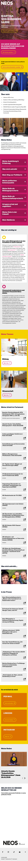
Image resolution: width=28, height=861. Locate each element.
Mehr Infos (6, 363)
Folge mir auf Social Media (9, 30)
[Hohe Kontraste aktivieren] (26, 3)
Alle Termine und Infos (8, 52)
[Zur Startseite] (10, 3)
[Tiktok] (14, 852)
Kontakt (2, 859)
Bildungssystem (12, 250)
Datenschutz (8, 859)
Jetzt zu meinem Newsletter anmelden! (11, 67)
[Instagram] (8, 852)
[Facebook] (2, 852)
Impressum (14, 859)
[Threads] (25, 852)
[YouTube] (19, 852)
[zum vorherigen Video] (22, 778)
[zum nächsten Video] (25, 778)
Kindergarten (16, 246)
